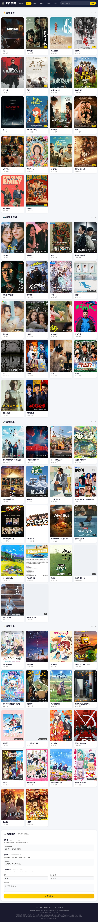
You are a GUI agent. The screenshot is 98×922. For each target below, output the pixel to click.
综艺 (48, 3)
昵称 (5, 875)
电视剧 (42, 3)
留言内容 (6, 882)
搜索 (92, 3)
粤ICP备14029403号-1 (46, 912)
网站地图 (56, 912)
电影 (34, 3)
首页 (28, 3)
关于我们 (60, 907)
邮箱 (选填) (53, 875)
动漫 (55, 3)
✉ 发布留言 (49, 896)
